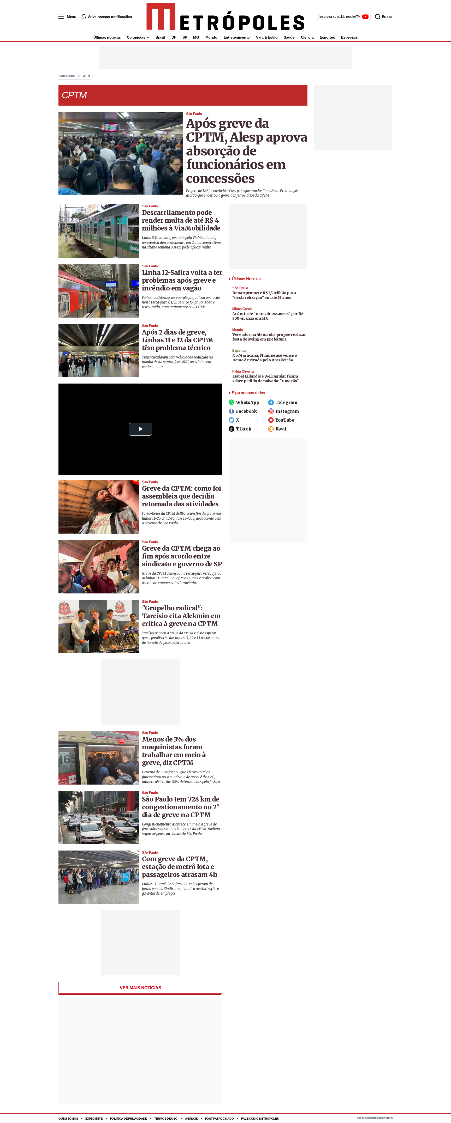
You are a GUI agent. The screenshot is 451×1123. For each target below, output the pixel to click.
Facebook (246, 411)
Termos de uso (165, 1118)
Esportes (327, 37)
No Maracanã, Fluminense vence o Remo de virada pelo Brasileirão (264, 357)
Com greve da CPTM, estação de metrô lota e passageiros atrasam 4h (179, 867)
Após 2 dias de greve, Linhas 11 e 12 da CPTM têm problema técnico (177, 340)
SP (184, 37)
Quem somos (68, 1118)
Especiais (349, 37)
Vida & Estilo (266, 37)
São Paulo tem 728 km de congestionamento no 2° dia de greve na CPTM (180, 807)
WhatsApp (247, 402)
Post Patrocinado (219, 1118)
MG (196, 37)
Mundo (211, 37)
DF (173, 37)
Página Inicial (66, 76)
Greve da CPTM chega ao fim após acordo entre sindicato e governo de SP (182, 556)
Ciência (307, 37)
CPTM (86, 76)
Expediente (93, 1118)
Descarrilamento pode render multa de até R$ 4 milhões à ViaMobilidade (181, 220)
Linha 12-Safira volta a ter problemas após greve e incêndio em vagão (182, 280)
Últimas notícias (107, 37)
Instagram (287, 411)
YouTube (284, 420)
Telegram (286, 402)
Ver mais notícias (140, 988)
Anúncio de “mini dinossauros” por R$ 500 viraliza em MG (267, 316)
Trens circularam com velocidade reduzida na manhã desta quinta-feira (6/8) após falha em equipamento (177, 362)
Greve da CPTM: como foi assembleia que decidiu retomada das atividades (181, 496)
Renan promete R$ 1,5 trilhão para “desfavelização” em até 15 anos (264, 295)
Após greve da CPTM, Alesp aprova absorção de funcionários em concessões (246, 151)
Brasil (160, 37)
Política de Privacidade (128, 1118)
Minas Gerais (242, 309)
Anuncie (191, 1118)
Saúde (289, 37)
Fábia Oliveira (242, 371)
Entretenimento (237, 37)
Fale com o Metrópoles (259, 1118)
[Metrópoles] (225, 16)
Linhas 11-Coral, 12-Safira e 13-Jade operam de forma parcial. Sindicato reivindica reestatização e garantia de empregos (180, 889)
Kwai (281, 429)
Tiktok (243, 429)
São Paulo (194, 114)
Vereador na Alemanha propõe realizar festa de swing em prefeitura (269, 337)
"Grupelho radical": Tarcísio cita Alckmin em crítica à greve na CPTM (181, 616)
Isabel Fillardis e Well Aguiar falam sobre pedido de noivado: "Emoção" (265, 378)
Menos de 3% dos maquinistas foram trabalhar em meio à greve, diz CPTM (174, 751)
